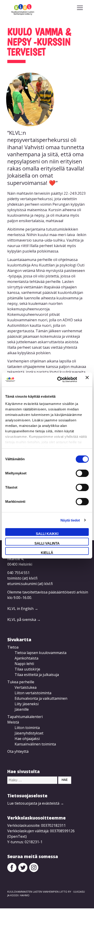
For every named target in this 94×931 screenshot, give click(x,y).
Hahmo (24, 895)
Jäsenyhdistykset (29, 733)
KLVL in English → (22, 608)
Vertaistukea (26, 687)
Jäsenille (22, 709)
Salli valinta (47, 543)
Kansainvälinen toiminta (35, 744)
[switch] (82, 473)
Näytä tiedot (70, 520)
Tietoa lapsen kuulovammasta (40, 652)
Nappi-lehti (24, 663)
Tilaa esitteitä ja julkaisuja (37, 674)
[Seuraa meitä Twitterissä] (22, 870)
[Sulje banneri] (87, 379)
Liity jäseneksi (27, 703)
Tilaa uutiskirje (27, 669)
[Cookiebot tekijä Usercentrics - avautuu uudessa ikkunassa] (58, 380)
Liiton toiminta (27, 727)
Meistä (13, 722)
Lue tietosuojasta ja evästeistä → (35, 803)
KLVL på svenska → (24, 619)
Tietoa (12, 647)
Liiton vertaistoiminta (33, 692)
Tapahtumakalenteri (25, 716)
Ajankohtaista (26, 658)
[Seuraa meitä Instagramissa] (33, 870)
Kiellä (47, 553)
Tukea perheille (20, 681)
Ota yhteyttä (18, 751)
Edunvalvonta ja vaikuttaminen (41, 698)
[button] (80, 8)
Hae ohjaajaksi (27, 738)
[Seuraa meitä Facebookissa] (11, 870)
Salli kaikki (47, 534)
